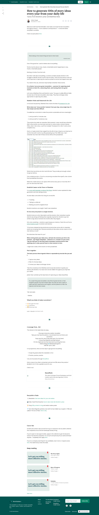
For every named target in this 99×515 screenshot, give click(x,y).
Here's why (44, 410)
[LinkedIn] (70, 505)
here (40, 34)
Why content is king (37, 405)
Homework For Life (64, 103)
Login (80, 2)
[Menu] (90, 2)
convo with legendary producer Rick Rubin (40, 190)
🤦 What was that (32, 307)
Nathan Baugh (34, 20)
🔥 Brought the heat (32, 303)
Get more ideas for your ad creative (44, 398)
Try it (86, 2)
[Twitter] (66, 505)
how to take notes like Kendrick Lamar (53, 402)
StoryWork (46, 359)
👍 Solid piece (31, 305)
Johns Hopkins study (32, 224)
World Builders (30, 7)
